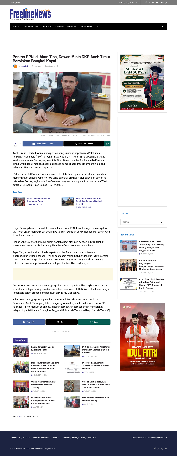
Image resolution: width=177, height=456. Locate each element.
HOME (16, 26)
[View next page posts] (64, 219)
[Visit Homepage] (30, 14)
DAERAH (59, 26)
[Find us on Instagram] (153, 2)
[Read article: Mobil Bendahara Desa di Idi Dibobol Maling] (72, 402)
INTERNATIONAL (30, 26)
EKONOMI (71, 26)
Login (165, 2)
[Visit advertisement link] (142, 337)
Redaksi (24, 66)
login (21, 416)
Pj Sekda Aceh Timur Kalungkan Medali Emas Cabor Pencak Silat (42, 400)
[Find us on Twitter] (149, 2)
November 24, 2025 (39, 375)
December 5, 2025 (84, 207)
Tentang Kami (15, 2)
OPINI (98, 26)
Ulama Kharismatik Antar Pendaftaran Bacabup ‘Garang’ (43, 384)
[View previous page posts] (59, 219)
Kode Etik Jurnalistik (41, 438)
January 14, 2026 (35, 204)
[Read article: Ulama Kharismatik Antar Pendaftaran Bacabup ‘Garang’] (21, 386)
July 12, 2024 (37, 407)
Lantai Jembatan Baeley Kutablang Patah (38, 200)
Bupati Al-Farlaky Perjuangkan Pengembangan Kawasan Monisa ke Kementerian (151, 265)
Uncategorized (51, 66)
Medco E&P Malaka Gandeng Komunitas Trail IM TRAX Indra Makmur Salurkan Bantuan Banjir (45, 367)
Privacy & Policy (78, 438)
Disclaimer (92, 438)
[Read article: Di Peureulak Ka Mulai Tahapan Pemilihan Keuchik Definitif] (72, 367)
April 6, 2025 (89, 372)
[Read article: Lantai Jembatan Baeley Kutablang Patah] (19, 201)
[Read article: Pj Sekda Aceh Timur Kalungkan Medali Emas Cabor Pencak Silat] (21, 402)
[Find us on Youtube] (157, 2)
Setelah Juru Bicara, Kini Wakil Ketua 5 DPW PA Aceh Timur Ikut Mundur (96, 384)
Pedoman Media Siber (60, 438)
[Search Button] (163, 26)
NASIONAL (46, 26)
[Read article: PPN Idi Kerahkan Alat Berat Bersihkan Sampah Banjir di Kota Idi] (68, 201)
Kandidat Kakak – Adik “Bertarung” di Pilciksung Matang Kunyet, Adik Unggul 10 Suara (151, 246)
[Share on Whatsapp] (107, 143)
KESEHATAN (86, 26)
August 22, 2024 (90, 391)
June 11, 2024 (89, 404)
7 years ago (36, 66)
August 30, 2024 (38, 391)
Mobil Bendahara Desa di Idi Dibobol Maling (95, 399)
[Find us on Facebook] (146, 2)
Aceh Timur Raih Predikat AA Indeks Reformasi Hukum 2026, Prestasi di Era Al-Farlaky (151, 283)
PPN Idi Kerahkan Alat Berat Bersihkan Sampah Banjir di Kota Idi (89, 201)
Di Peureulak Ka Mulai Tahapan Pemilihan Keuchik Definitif (95, 365)
